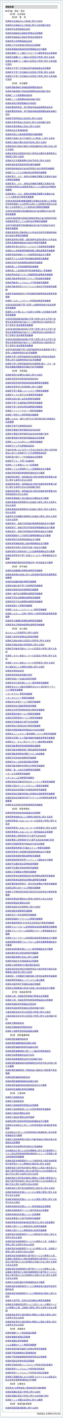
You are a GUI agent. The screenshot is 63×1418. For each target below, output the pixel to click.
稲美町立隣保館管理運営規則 (18, 1027)
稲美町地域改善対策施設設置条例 (20, 1004)
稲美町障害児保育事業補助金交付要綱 (22, 539)
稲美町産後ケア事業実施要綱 (18, 605)
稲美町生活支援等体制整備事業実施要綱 (23, 805)
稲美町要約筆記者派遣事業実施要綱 (21, 953)
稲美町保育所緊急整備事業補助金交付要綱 (24, 473)
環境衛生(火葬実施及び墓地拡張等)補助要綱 (25, 1388)
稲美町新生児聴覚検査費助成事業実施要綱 (24, 624)
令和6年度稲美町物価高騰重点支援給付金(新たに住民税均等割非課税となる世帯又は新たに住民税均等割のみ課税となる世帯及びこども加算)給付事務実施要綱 (31, 204)
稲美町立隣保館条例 (14, 1023)
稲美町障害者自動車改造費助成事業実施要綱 (25, 880)
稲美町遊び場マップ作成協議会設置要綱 (23, 457)
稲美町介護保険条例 (14, 1097)
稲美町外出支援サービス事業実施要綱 (22, 702)
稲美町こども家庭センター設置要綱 (21, 465)
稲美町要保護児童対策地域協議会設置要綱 (24, 438)
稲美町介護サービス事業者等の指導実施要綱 (25, 1226)
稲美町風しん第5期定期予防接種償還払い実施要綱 (28, 270)
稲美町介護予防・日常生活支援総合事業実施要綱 (28, 1300)
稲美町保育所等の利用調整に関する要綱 (23, 387)
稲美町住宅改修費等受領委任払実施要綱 (23, 1146)
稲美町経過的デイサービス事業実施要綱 (23, 919)
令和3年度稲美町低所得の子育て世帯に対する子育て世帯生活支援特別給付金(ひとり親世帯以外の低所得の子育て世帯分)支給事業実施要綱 (30, 322)
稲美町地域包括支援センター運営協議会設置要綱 (28, 1206)
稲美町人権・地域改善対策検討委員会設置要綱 (26, 996)
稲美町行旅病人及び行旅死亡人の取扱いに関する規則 (30, 138)
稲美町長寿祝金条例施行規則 (18, 675)
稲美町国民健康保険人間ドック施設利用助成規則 (28, 1051)
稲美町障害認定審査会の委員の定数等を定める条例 (29, 899)
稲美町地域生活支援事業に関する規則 (22, 907)
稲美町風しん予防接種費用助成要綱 (21, 266)
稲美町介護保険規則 (14, 1101)
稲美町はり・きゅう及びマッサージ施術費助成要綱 (29, 742)
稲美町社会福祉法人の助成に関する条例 (23, 21)
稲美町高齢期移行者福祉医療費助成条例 (23, 87)
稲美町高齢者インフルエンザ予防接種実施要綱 (26, 282)
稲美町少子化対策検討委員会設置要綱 (22, 45)
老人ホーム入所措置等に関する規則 (21, 632)
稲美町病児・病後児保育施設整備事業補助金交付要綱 (30, 523)
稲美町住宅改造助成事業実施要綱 (20, 758)
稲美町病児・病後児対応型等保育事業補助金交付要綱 (30, 527)
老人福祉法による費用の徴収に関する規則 (24, 667)
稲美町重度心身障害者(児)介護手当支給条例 (25, 836)
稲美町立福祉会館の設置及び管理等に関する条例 (28, 640)
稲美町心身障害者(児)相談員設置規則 (22, 965)
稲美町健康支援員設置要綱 (17, 1337)
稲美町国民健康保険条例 (16, 1039)
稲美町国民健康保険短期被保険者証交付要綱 (25, 1085)
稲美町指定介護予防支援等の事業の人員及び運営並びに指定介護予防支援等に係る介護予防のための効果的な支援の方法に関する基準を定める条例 (31, 1171)
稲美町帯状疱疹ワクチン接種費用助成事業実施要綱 (29, 274)
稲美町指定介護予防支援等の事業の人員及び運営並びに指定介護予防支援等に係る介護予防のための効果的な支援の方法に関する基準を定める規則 (31, 1181)
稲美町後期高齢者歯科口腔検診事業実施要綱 (25, 1349)
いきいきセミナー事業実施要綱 (19, 698)
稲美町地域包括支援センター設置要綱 (22, 1214)
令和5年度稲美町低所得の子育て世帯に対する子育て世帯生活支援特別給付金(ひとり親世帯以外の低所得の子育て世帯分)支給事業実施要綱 (30, 342)
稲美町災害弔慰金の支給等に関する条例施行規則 (28, 122)
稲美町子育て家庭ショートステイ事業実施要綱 (26, 391)
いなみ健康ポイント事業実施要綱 (20, 1345)
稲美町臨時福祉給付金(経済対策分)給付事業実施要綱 (29, 168)
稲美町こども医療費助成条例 (18, 95)
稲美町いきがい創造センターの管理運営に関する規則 (30, 663)
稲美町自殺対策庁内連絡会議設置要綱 (22, 984)
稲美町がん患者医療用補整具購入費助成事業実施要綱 (30, 250)
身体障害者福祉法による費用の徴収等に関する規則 (29, 817)
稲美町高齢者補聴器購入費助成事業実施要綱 (25, 750)
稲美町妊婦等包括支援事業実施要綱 (21, 589)
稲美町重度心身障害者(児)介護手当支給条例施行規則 (29, 840)
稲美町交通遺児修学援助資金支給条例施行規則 (26, 434)
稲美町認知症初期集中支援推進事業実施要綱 (25, 790)
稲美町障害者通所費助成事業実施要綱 (22, 856)
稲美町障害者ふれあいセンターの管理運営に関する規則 (31, 828)
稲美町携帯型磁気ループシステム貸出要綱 (24, 980)
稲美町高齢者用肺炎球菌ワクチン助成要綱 (24, 754)
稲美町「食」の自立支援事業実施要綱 (22, 770)
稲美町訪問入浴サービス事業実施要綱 (22, 888)
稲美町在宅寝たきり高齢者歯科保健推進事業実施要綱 (30, 738)
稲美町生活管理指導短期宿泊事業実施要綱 (24, 710)
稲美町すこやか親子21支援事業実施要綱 (24, 395)
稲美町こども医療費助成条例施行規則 (22, 99)
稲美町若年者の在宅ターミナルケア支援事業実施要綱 (30, 246)
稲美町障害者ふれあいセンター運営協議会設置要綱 (29, 832)
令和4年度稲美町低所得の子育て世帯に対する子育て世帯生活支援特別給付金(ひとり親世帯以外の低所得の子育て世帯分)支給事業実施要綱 (30, 332)
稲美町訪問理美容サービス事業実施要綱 (23, 718)
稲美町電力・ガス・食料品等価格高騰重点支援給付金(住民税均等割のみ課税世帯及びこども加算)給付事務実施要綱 (30, 186)
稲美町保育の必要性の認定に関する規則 (23, 375)
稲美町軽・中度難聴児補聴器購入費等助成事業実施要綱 (31, 976)
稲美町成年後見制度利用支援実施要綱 (22, 164)
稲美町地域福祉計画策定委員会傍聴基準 (23, 37)
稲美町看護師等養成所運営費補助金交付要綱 (25, 49)
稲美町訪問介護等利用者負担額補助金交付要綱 (26, 1121)
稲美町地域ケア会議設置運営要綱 (20, 679)
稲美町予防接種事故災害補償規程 (20, 1353)
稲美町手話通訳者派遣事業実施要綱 (21, 868)
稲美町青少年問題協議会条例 (18, 41)
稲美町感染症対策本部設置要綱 (19, 1361)
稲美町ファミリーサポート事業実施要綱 (23, 411)
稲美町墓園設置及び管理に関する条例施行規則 (26, 1396)
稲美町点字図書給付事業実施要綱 (20, 872)
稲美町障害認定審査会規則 (17, 903)
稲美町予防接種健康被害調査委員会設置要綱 (25, 1357)
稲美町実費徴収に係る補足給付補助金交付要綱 (26, 498)
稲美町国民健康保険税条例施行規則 (21, 1081)
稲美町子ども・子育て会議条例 (19, 461)
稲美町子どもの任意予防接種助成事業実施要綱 (26, 258)
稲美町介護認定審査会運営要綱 (19, 1117)
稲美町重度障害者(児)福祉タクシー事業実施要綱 (27, 848)
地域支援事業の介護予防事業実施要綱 (22, 1218)
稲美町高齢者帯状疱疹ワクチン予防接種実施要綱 (28, 278)
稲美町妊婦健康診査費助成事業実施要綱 (23, 570)
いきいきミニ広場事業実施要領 (19, 778)
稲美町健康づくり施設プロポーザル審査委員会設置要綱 (31, 53)
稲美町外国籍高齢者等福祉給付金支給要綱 (24, 730)
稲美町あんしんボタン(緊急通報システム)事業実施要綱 (30, 734)
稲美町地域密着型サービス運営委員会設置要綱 (26, 1210)
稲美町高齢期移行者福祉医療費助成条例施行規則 (28, 91)
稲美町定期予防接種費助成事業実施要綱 (23, 262)
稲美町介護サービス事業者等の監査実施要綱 (25, 1230)
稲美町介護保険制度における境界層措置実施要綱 (28, 1109)
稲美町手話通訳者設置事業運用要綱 (21, 864)
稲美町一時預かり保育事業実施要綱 (21, 415)
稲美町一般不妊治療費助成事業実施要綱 (23, 593)
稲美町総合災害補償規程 (16, 130)
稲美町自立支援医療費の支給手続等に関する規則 (28, 160)
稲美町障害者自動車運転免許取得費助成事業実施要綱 (30, 876)
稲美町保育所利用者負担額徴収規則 (21, 379)
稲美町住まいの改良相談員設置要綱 (21, 762)
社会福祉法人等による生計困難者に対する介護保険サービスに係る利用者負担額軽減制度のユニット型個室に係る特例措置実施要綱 (31, 1153)
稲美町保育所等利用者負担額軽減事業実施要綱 (26, 383)
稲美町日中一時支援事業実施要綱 (20, 915)
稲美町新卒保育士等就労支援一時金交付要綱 (25, 547)
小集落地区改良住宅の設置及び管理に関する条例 (28, 1012)
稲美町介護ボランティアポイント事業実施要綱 (26, 786)
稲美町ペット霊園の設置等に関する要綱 (23, 1400)
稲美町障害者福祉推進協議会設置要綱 (22, 813)
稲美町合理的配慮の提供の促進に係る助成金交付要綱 (30, 988)
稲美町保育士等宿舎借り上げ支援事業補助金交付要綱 (30, 551)
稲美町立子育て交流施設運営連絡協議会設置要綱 (28, 68)
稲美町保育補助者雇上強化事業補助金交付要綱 (26, 543)
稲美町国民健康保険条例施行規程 (20, 1043)
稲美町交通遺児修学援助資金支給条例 (22, 430)
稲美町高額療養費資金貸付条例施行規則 (23, 1059)
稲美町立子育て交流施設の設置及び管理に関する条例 (30, 72)
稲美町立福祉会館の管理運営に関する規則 (24, 644)
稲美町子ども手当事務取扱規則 (19, 446)
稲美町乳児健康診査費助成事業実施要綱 (23, 620)
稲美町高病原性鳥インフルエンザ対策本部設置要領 (29, 1365)
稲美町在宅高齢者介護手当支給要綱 (21, 722)
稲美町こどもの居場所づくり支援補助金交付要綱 (28, 469)
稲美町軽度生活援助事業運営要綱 (20, 706)
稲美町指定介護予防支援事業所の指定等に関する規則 (30, 1188)
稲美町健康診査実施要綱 (16, 1341)
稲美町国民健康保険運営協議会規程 (21, 1047)
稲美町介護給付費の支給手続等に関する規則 (25, 142)
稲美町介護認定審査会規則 (17, 1113)
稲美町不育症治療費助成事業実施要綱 (22, 597)
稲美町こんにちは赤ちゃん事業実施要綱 (23, 442)
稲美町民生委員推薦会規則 (17, 29)
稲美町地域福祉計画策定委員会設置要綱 (23, 33)
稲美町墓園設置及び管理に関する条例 (22, 1392)
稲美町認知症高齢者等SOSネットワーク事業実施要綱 (30, 782)
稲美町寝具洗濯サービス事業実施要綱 (22, 714)
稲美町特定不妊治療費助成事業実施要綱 (23, 601)
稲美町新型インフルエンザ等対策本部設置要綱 (26, 1373)
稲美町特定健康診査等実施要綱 (19, 1089)
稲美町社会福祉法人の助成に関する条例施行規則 (28, 25)
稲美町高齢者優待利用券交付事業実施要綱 (24, 766)
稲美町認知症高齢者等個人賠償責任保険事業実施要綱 (30, 793)
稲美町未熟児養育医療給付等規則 (20, 103)
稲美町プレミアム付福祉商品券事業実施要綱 (25, 172)
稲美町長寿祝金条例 (14, 671)
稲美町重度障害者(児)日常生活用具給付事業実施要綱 (29, 923)
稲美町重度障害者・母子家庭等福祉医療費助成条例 (29, 107)
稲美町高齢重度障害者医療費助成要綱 (22, 746)
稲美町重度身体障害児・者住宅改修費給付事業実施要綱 (31, 884)
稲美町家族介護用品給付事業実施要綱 (22, 726)
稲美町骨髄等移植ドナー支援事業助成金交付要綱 (28, 254)
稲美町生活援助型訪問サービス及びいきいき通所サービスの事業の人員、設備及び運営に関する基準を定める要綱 (31, 1307)
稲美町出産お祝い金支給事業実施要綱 (22, 399)
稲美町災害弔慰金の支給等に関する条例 (23, 118)
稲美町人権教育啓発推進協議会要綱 (21, 1031)
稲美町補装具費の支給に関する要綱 (21, 957)
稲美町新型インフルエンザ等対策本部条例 (24, 1369)
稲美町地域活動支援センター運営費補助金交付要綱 (29, 949)
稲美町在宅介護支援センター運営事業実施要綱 (26, 683)
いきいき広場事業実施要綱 (17, 774)
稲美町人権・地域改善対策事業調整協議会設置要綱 (29, 1000)
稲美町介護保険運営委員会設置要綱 (21, 1105)
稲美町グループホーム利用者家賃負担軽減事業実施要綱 (31, 927)
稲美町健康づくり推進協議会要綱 (20, 1333)
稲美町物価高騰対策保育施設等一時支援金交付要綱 (29, 562)
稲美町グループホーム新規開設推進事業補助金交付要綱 (31, 938)
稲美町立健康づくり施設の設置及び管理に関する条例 (30, 57)
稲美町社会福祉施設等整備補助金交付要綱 (24, 1282)
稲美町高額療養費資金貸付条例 (19, 1055)
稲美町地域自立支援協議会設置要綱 (21, 961)
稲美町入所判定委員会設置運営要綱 (21, 636)
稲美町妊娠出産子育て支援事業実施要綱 (23, 585)
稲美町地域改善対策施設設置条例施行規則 (24, 1008)
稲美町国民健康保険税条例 (17, 1077)
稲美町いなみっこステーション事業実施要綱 (25, 609)
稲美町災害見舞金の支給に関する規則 (22, 126)
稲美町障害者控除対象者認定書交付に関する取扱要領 (30, 1222)
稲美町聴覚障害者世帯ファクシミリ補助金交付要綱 (29, 860)
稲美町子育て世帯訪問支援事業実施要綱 (23, 407)
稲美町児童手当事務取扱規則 (18, 426)
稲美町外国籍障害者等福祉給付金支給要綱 (24, 844)
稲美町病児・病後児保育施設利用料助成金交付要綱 (29, 531)
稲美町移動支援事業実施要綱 (18, 911)
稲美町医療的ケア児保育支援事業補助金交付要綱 (28, 535)
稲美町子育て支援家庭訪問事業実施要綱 (23, 403)
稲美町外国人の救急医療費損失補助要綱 (23, 134)
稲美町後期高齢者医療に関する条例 (21, 1408)
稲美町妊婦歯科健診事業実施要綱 (20, 581)
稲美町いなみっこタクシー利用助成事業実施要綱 (28, 301)
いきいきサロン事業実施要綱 (18, 694)
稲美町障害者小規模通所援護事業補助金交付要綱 (28, 852)
